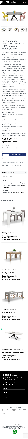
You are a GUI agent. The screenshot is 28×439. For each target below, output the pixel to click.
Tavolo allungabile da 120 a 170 (9, 269)
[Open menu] (27, 2)
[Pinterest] (9, 384)
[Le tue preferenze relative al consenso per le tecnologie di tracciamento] (1, 329)
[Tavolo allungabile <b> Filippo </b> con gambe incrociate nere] (14, 336)
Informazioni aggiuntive (8, 172)
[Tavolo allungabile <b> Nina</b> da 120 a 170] (14, 256)
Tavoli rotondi (15, 162)
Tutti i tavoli (5, 37)
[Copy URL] (20, 165)
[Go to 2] (10, 29)
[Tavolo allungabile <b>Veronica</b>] (14, 216)
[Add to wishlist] (3, 158)
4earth (21, 434)
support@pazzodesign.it (19, 192)
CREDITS (20, 428)
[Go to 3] (16, 29)
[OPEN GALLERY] (14, 16)
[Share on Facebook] (9, 165)
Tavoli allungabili (14, 37)
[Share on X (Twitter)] (7, 165)
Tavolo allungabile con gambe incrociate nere (12, 349)
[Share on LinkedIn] (12, 165)
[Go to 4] (23, 29)
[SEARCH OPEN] (19, 2)
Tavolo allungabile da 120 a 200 (9, 309)
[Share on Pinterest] (15, 165)
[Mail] (18, 165)
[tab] (14, 172)
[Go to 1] (4, 29)
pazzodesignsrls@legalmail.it (17, 424)
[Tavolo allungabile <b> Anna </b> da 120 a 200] (14, 296)
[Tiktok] (12, 384)
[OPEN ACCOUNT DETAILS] (25, 2)
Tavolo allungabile (7, 230)
